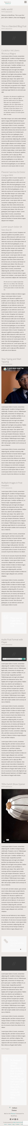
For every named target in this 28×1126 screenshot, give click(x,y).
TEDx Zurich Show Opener (13, 784)
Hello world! (7, 9)
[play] (4, 659)
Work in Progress (5, 1048)
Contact (22, 1124)
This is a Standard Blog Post (13, 26)
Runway (13, 1113)
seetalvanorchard (8, 11)
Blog (13, 1124)
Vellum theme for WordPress (18, 1122)
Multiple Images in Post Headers (11, 484)
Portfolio (17, 1124)
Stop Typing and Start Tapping (11, 360)
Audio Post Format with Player (12, 640)
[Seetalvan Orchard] (7, 2)
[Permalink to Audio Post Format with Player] (14, 648)
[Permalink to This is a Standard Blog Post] (14, 32)
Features (9, 1124)
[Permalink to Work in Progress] (14, 957)
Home (5, 1124)
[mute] (20, 659)
